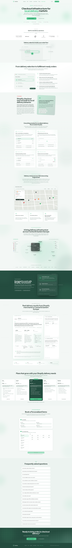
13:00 (32, 435)
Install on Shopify (31, 18)
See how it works (41, 18)
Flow (27, 1)
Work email (37, 422)
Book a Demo (43, 1)
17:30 (38, 439)
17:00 (32, 439)
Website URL (38, 425)
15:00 (32, 437)
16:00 (43, 437)
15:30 (38, 437)
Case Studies (35, 1)
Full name (21, 422)
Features (24, 1)
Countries (30, 1)
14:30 (49, 435)
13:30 (38, 435)
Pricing (39, 1)
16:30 (49, 437)
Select (20, 199)
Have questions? (41, 538)
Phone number (22, 425)
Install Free (56, 1)
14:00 (43, 435)
